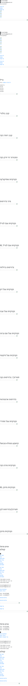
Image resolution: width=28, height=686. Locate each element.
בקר (1, 556)
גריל (1, 561)
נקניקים (1, 563)
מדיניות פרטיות (3, 597)
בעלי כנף (2, 560)
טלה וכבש (2, 558)
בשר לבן (2, 555)
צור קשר (2, 9)
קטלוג (1, 8)
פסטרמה (2, 564)
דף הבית (2, 6)
